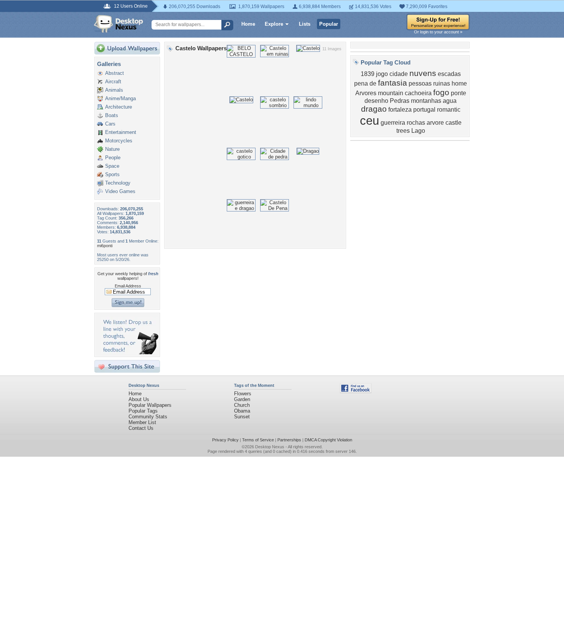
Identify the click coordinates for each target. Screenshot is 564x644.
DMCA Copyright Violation (328, 440)
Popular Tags (143, 411)
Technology (117, 183)
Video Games (120, 191)
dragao (374, 109)
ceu (369, 120)
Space (112, 166)
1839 (367, 74)
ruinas (441, 83)
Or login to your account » (438, 32)
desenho (376, 100)
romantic (448, 109)
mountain (390, 93)
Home (248, 24)
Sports (112, 174)
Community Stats (148, 416)
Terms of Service (258, 440)
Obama (242, 411)
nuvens (422, 73)
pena (361, 83)
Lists (304, 24)
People (112, 157)
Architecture (118, 107)
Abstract (114, 73)
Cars (110, 124)
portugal (424, 109)
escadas (449, 74)
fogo (441, 92)
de (372, 83)
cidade (398, 74)
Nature (112, 149)
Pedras (399, 100)
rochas (416, 122)
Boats (111, 115)
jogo (382, 74)
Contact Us (141, 428)
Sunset (242, 416)
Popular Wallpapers (150, 405)
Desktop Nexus (269, 446)
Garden (242, 399)
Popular (328, 24)
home (459, 83)
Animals (114, 90)
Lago (418, 130)
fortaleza (400, 109)
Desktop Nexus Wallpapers (118, 24)
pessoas (420, 83)
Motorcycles (118, 141)
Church (242, 405)
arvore (435, 122)
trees (403, 130)
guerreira (393, 122)
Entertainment (120, 132)
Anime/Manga (120, 98)
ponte (458, 93)
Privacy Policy (225, 440)
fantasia (392, 83)
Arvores (365, 93)
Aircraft (113, 81)
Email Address (128, 286)
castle (453, 122)
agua (450, 100)
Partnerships (289, 440)
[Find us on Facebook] (355, 391)
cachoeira (418, 93)
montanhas (426, 100)
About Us (139, 399)
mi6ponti (104, 245)
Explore (274, 24)
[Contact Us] (129, 352)
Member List (142, 422)
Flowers (242, 393)
